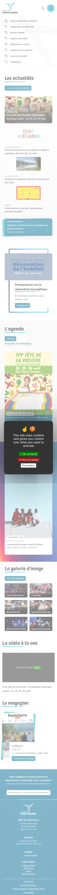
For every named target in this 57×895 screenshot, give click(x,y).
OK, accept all (29, 454)
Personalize (28, 465)
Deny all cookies (29, 459)
